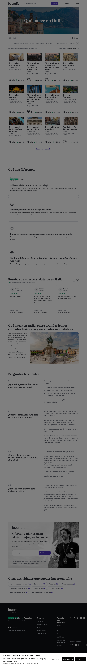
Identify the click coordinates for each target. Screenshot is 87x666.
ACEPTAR (80, 659)
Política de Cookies (12, 661)
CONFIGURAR (55, 659)
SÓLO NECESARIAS (68, 659)
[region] (43, 659)
